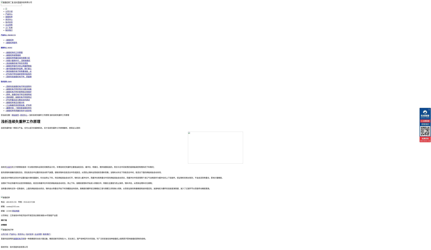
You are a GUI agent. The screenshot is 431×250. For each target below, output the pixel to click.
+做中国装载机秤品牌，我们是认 (18, 69)
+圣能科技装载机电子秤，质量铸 (18, 77)
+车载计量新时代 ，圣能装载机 (17, 61)
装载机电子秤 (18, 239)
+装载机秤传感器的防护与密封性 (18, 111)
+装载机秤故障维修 (13, 55)
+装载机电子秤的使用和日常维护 (18, 92)
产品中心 (9, 14)
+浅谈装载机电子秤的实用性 (16, 63)
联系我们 (9, 30)
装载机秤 (9, 17)
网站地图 (15, 211)
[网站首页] (6, 9)
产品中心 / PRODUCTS (8, 35)
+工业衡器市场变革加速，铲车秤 (18, 105)
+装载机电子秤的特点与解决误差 (18, 89)
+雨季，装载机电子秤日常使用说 (18, 94)
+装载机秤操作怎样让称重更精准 (18, 66)
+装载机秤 (9, 40)
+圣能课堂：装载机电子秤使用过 (18, 97)
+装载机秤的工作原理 (14, 53)
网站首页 (15, 115)
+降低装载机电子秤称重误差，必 (18, 71)
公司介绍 (9, 11)
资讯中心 (9, 19)
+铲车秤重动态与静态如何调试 (17, 100)
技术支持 (9, 22)
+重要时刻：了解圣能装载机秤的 (18, 108)
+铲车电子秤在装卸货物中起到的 (18, 74)
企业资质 (9, 25)
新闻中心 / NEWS (6, 47)
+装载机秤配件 (11, 43)
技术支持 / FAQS (6, 81)
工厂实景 (9, 28)
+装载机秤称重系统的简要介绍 (17, 58)
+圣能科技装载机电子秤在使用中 (18, 86)
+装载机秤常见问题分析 (14, 103)
